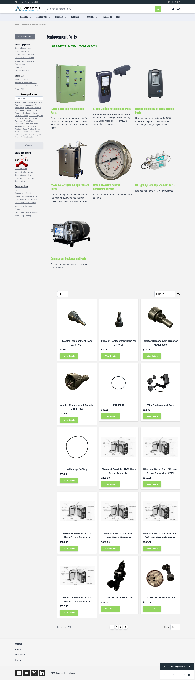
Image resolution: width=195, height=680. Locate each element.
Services (75, 17)
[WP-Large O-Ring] (77, 447)
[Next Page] (125, 627)
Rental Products (22, 70)
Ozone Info (24, 17)
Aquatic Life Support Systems (27, 113)
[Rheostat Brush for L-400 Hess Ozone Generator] (77, 575)
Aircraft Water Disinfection (26, 102)
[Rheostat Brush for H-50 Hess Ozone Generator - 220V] (160, 447)
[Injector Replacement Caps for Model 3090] (160, 318)
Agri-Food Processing (24, 105)
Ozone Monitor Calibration (26, 199)
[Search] (158, 9)
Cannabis (19, 124)
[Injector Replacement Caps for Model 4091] (77, 383)
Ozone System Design (24, 172)
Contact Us (107, 17)
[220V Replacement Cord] (160, 383)
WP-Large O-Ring (77, 469)
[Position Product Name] (164, 294)
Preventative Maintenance (26, 196)
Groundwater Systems (24, 61)
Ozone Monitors (22, 51)
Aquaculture (32, 110)
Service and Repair (23, 193)
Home (17, 24)
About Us (90, 17)
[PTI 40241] (118, 383)
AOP (40, 102)
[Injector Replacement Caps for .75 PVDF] (118, 318)
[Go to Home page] (27, 9)
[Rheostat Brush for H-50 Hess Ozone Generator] (118, 447)
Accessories (20, 64)
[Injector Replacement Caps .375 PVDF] (77, 318)
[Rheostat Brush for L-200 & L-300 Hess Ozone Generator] (160, 511)
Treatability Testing (23, 215)
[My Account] (173, 8)
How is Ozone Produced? (26, 82)
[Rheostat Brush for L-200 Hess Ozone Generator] (118, 511)
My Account (20, 655)
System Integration (23, 190)
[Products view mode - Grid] (60, 294)
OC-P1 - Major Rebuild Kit (160, 597)
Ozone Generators (23, 48)
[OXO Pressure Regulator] (118, 575)
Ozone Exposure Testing (25, 203)
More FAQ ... (20, 89)
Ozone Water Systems (24, 58)
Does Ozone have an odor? (26, 86)
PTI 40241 (118, 405)
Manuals (18, 209)
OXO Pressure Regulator (119, 597)
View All (29, 145)
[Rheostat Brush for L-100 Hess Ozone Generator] (77, 511)
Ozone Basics (21, 169)
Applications (41, 17)
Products (59, 17)
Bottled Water (29, 121)
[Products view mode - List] (64, 294)
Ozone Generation (23, 175)
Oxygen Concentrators (24, 54)
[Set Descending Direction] (178, 294)
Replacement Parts (39, 24)
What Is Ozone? (22, 79)
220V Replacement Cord (160, 405)
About (18, 649)
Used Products (21, 67)
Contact (18, 660)
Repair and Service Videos (26, 212)
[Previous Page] (112, 627)
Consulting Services (23, 206)
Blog (118, 17)
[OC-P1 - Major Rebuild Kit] (160, 575)
